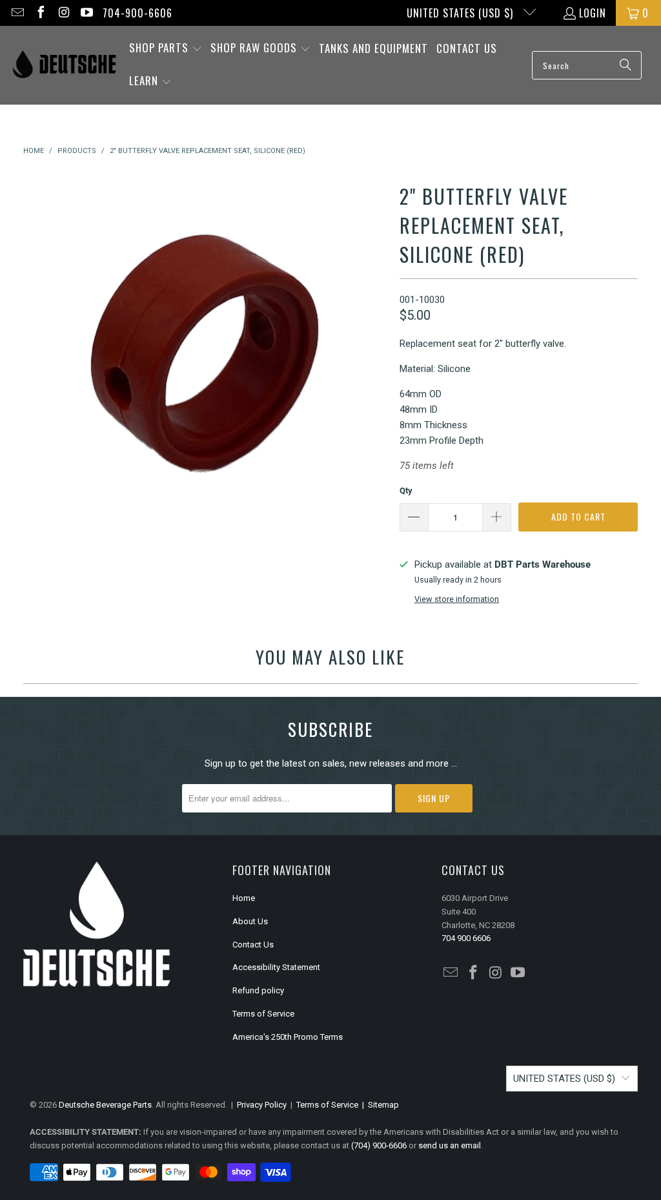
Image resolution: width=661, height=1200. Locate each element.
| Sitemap (378, 1105)
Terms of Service (263, 1014)
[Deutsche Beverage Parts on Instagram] (63, 13)
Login (592, 13)
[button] (165, 48)
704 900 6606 (466, 938)
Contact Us (253, 944)
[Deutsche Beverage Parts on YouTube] (86, 13)
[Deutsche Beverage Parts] (64, 65)
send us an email (449, 1145)
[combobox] (587, 65)
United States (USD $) (461, 13)
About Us (250, 921)
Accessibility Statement (276, 967)
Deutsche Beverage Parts (105, 1105)
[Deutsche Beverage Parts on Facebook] (40, 13)
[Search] (625, 65)
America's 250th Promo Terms (287, 1037)
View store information (456, 599)
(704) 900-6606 (379, 1145)
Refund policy (258, 990)
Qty (406, 490)
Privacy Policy (262, 1105)
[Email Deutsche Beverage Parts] (17, 13)
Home (243, 898)
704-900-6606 (137, 13)
